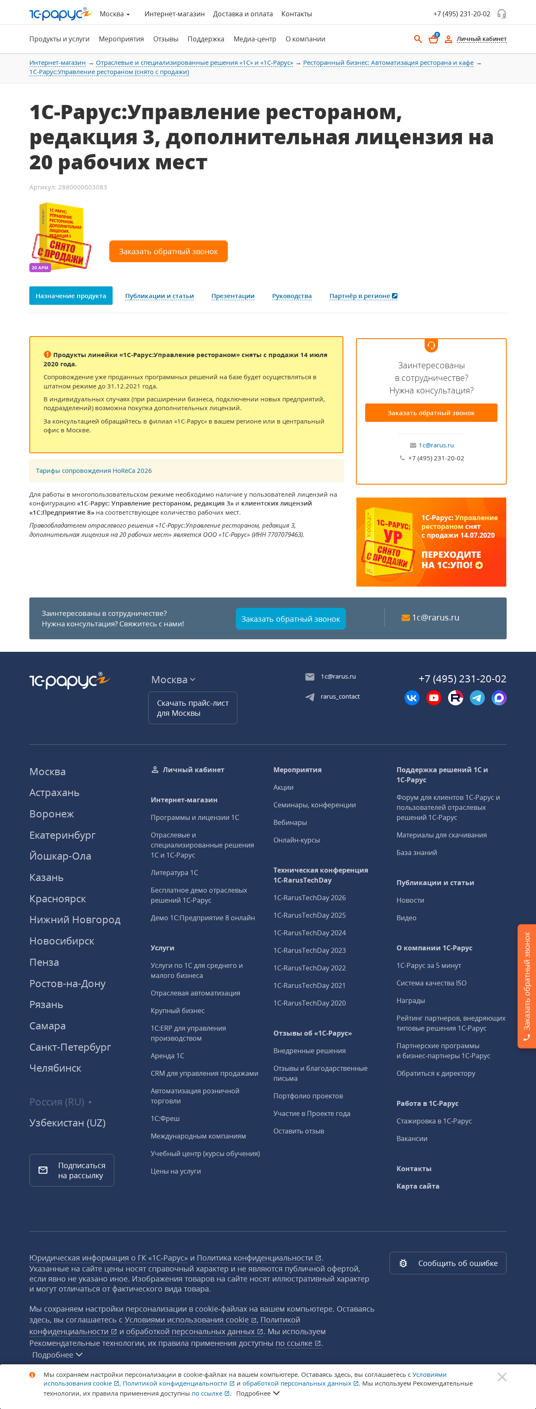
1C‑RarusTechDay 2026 (309, 897)
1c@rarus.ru (436, 445)
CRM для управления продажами (204, 1073)
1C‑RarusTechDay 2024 (309, 932)
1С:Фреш (165, 1118)
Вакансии (412, 1138)
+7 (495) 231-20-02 (461, 13)
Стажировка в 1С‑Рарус (434, 1121)
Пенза (44, 962)
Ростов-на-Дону (67, 983)
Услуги (163, 947)
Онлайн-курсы (296, 840)
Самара (47, 1025)
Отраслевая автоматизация (195, 993)
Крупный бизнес (178, 1010)
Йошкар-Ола (60, 856)
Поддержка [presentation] (206, 38)
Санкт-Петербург (70, 1047)
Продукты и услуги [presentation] (59, 38)
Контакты (296, 13)
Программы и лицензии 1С (195, 817)
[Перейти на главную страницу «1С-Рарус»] (61, 14)
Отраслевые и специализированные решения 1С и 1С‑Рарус (202, 845)
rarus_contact (340, 696)
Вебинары (290, 822)
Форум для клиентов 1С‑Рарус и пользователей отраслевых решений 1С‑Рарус (448, 807)
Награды (411, 1000)
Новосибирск (61, 940)
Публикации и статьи (435, 882)
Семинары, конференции (314, 804)
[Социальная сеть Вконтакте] (412, 697)
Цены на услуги (176, 1171)
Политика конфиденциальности (256, 1258)
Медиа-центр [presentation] (255, 38)
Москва (47, 771)
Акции (283, 787)
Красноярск (57, 898)
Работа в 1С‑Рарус (428, 1103)
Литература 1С (174, 872)
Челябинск (55, 1068)
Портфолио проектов (308, 1095)
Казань (46, 877)
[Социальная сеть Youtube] (433, 697)
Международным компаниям (198, 1136)
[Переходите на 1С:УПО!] (431, 541)
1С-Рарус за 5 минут (429, 965)
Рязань (46, 1004)
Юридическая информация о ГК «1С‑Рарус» (108, 1258)
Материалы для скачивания (442, 835)
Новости (410, 900)
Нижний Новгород (75, 919)
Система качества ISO (431, 983)
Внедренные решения (309, 1050)
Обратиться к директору (436, 1073)
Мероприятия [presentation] (121, 38)
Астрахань (54, 792)
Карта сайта (418, 1186)
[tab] (57, 39)
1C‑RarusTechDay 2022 (309, 968)
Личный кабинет (193, 769)
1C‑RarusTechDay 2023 (309, 950)
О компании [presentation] (305, 38)
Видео (407, 917)
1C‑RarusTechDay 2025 (309, 915)
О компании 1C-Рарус (434, 947)
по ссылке (295, 1343)
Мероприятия (297, 769)
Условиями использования (191, 1320)
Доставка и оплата (243, 13)
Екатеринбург (62, 835)
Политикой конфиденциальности (176, 1383)
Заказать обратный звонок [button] (168, 251)
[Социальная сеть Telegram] (477, 697)
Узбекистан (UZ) (67, 1122)
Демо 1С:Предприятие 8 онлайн (203, 917)
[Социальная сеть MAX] (499, 697)
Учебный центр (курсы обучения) (205, 1153)
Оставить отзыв (298, 1131)
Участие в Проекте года (311, 1113)
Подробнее (52, 1355)
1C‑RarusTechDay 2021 (309, 985)
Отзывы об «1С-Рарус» (312, 1033)
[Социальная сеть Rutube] (455, 697)
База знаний (417, 852)
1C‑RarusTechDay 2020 (309, 1003)
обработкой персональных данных (191, 1331)
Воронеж (51, 813)
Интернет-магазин (174, 13)
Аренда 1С (167, 1055)
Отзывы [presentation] (165, 38)
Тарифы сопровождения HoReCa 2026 (94, 470)
